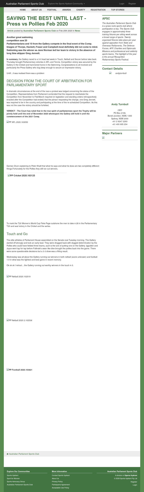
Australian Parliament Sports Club (25, 3)
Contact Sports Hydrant (61, 475)
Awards (66, 9)
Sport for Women (13, 478)
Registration (98, 9)
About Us (36, 9)
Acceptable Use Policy (60, 487)
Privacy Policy (57, 481)
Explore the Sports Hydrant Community (65, 3)
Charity (80, 9)
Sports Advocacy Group (16, 481)
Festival (52, 9)
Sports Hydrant (12, 475)
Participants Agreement (61, 484)
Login (121, 3)
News (77, 30)
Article (10, 30)
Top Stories (117, 9)
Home (23, 9)
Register (132, 3)
